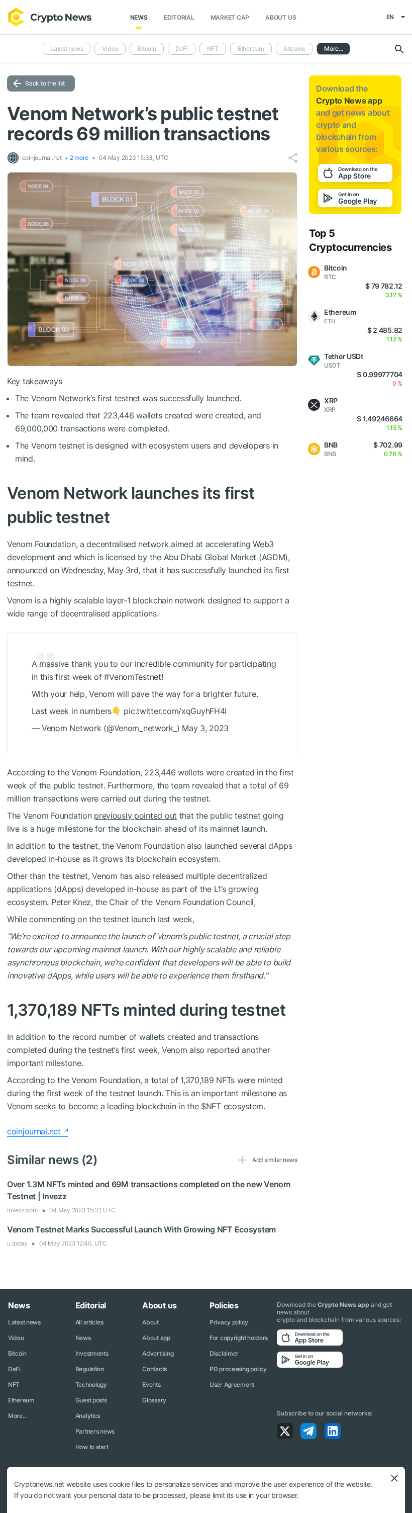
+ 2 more (76, 157)
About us (280, 17)
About (150, 1322)
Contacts (154, 1369)
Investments (92, 1353)
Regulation (89, 1369)
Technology (91, 1384)
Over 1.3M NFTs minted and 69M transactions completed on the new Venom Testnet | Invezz (148, 1190)
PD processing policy (238, 1369)
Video (110, 48)
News (139, 17)
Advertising (157, 1353)
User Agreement (232, 1384)
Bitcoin (146, 48)
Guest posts (91, 1400)
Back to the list (45, 83)
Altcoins (294, 48)
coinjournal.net (34, 1131)
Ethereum (251, 48)
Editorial (179, 17)
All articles (89, 1322)
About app (156, 1338)
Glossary (154, 1400)
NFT (213, 48)
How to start (92, 1447)
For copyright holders (239, 1338)
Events (151, 1384)
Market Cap (230, 17)
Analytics (87, 1415)
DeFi (181, 48)
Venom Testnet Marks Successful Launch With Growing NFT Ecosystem (141, 1229)
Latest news (66, 48)
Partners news (95, 1431)
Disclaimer (224, 1353)
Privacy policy (229, 1322)
